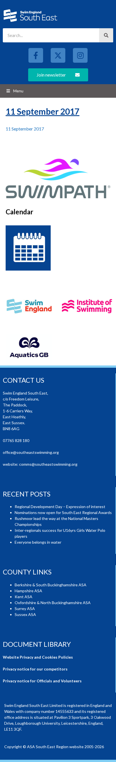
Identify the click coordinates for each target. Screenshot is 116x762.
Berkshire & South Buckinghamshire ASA (50, 584)
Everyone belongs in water (38, 542)
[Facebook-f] (35, 55)
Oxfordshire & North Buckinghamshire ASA (53, 602)
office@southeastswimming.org (31, 452)
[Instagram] (80, 55)
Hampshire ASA (28, 590)
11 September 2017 (25, 128)
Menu (18, 90)
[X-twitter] (58, 55)
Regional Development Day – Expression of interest (60, 506)
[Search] (106, 35)
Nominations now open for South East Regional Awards (63, 512)
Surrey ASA (25, 608)
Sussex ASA (25, 614)
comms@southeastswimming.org (48, 464)
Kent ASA (23, 596)
